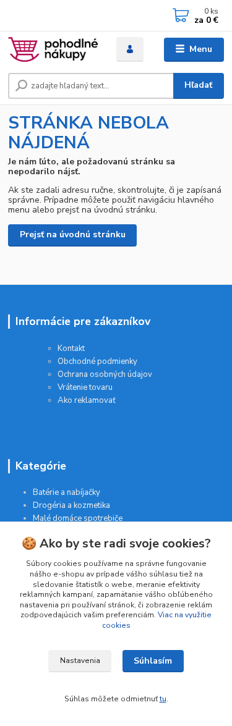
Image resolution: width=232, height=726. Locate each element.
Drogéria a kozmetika (71, 505)
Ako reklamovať (87, 400)
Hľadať (198, 85)
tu (163, 699)
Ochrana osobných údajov (105, 374)
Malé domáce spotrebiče (77, 518)
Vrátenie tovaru (85, 387)
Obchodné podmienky (97, 361)
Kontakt (71, 348)
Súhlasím (153, 661)
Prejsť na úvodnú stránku (73, 234)
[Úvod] (53, 49)
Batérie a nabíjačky (66, 492)
